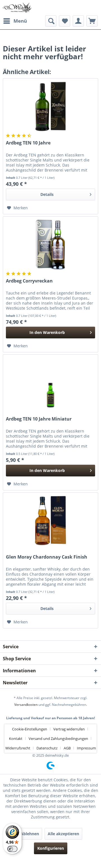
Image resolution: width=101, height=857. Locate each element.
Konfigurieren (50, 848)
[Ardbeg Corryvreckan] (50, 244)
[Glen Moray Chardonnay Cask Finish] (50, 520)
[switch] (12, 849)
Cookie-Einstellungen (29, 729)
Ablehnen (29, 833)
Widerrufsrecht (17, 748)
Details (47, 194)
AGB (67, 748)
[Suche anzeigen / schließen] (50, 21)
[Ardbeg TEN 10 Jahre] (50, 106)
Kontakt (15, 738)
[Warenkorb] (92, 21)
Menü (20, 21)
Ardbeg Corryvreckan (29, 281)
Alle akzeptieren (63, 833)
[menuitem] (15, 21)
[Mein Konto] (78, 21)
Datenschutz (47, 748)
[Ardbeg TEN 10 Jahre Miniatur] (50, 382)
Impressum (86, 748)
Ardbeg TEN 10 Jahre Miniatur (39, 419)
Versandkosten (26, 704)
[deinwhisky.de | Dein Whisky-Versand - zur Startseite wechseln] (17, 8)
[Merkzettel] (64, 21)
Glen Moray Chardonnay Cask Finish (46, 557)
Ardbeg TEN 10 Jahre (28, 143)
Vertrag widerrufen (69, 729)
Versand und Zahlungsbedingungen (58, 738)
